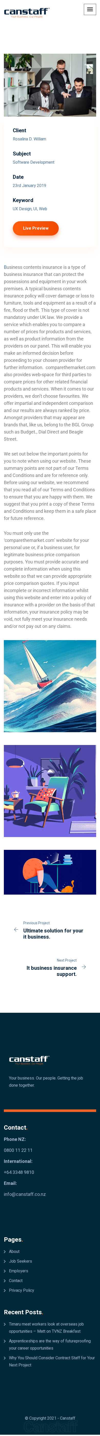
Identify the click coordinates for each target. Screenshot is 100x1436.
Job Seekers (20, 1261)
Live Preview (35, 228)
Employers (18, 1271)
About (14, 1252)
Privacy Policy (21, 1290)
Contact (16, 1281)
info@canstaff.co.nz (25, 1194)
